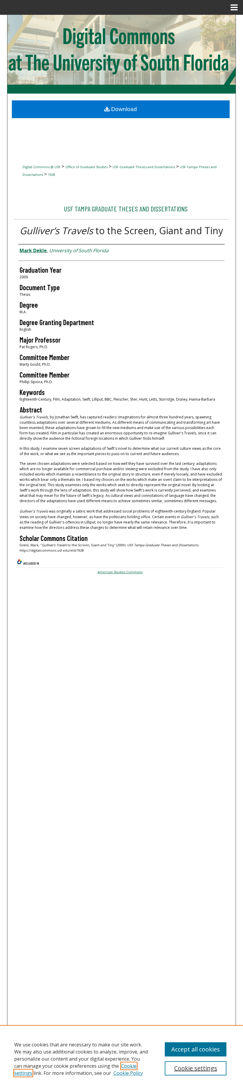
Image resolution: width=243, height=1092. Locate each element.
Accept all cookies (195, 1049)
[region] (121, 1058)
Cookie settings (195, 1068)
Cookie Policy (128, 1073)
